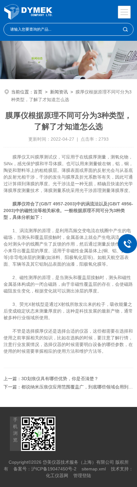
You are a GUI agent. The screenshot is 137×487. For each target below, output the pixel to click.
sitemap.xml (94, 468)
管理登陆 (82, 475)
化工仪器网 (57, 475)
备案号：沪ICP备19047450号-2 (44, 468)
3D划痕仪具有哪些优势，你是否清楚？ (59, 378)
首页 (37, 91)
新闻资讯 (59, 91)
